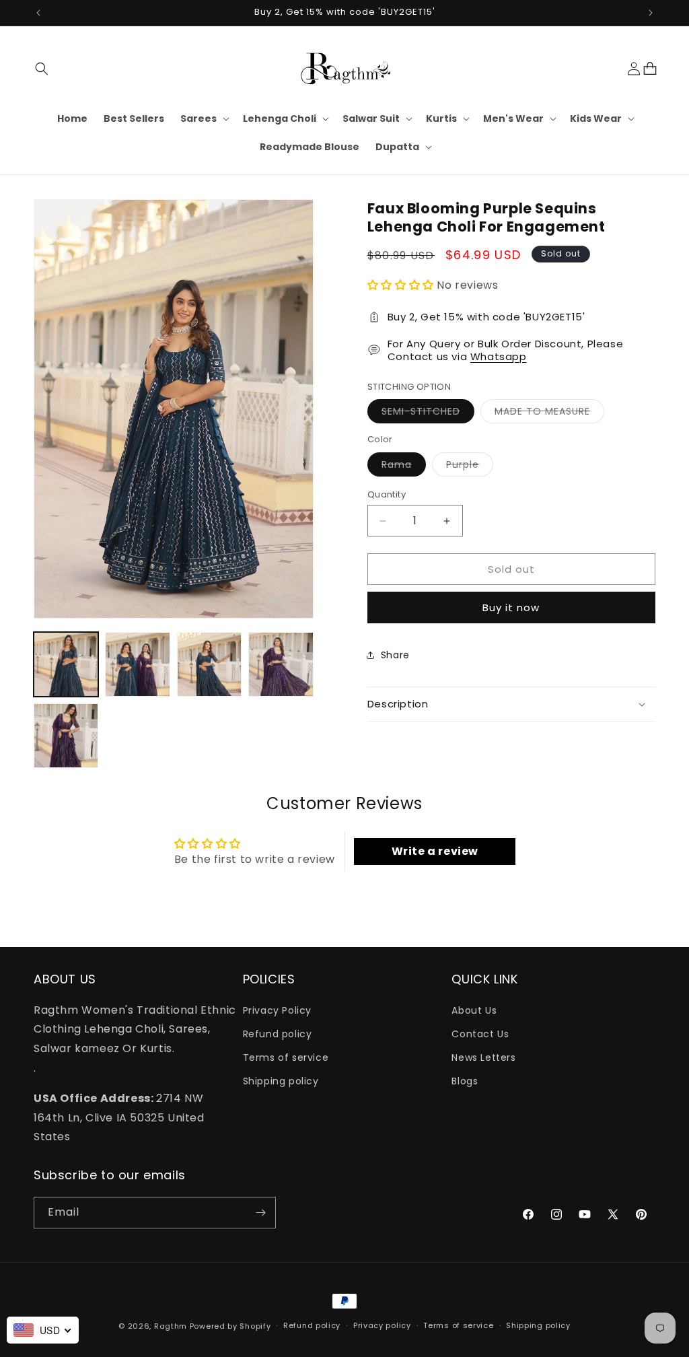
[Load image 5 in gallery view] (66, 735)
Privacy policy (382, 1325)
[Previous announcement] (38, 13)
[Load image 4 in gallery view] (280, 664)
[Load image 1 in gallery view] (66, 664)
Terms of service (286, 1057)
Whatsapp (498, 356)
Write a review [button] (435, 851)
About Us (474, 1010)
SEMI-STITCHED (428, 413)
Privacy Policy (277, 1010)
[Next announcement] (650, 13)
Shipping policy (281, 1081)
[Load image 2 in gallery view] (137, 664)
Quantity (386, 494)
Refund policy (277, 1034)
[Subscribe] (260, 1212)
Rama (404, 467)
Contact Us (480, 1034)
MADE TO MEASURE (549, 413)
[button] (42, 69)
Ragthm (170, 1326)
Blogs (464, 1081)
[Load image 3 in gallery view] (209, 664)
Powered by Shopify (230, 1326)
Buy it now (511, 607)
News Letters (483, 1057)
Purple (469, 467)
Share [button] (395, 655)
